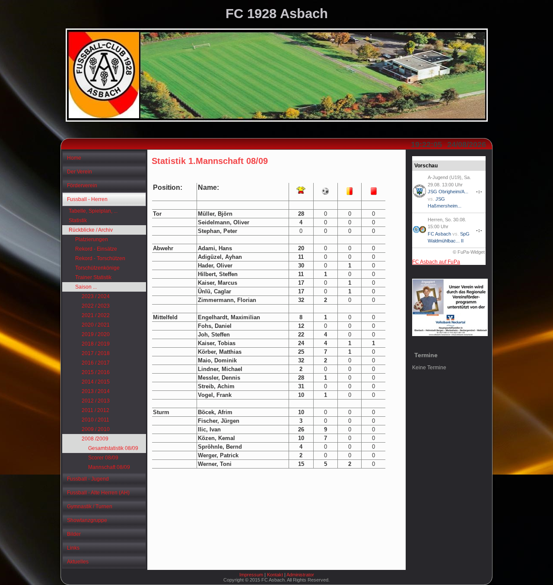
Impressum (251, 574)
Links (73, 548)
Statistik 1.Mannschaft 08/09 (210, 161)
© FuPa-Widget (469, 252)
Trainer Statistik (93, 277)
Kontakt (275, 574)
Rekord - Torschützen (100, 258)
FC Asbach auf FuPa (436, 262)
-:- (479, 191)
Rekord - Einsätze (96, 249)
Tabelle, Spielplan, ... (93, 211)
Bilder (74, 534)
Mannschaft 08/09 (109, 467)
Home (74, 158)
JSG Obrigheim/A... (448, 191)
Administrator (300, 574)
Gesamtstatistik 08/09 (113, 448)
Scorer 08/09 (103, 458)
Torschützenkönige (97, 268)
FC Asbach (439, 233)
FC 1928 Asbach (277, 13)
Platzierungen (91, 239)
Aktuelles (78, 562)
